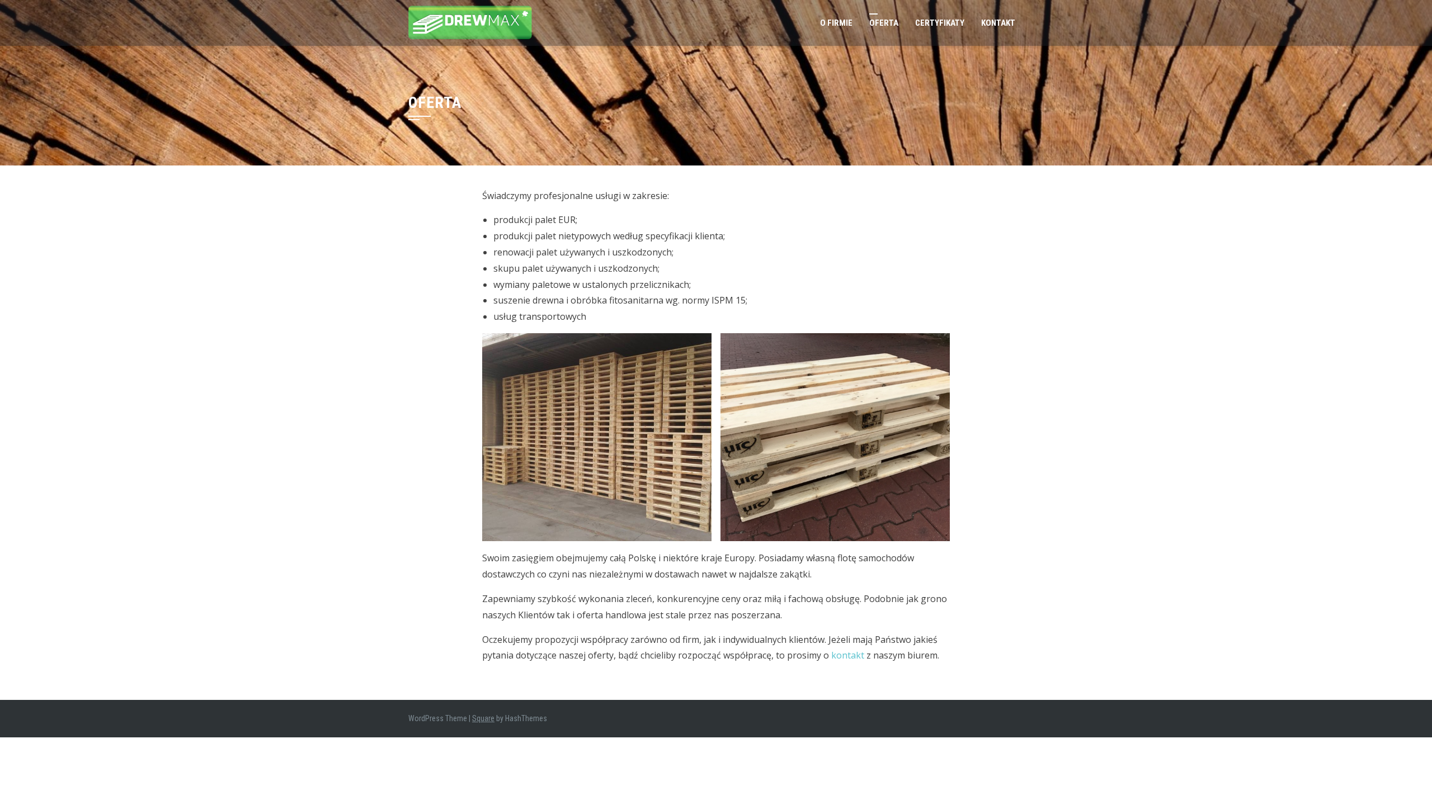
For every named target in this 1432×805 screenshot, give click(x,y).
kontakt (847, 655)
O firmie (836, 23)
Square (483, 718)
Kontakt (998, 23)
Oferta (883, 23)
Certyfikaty (939, 23)
